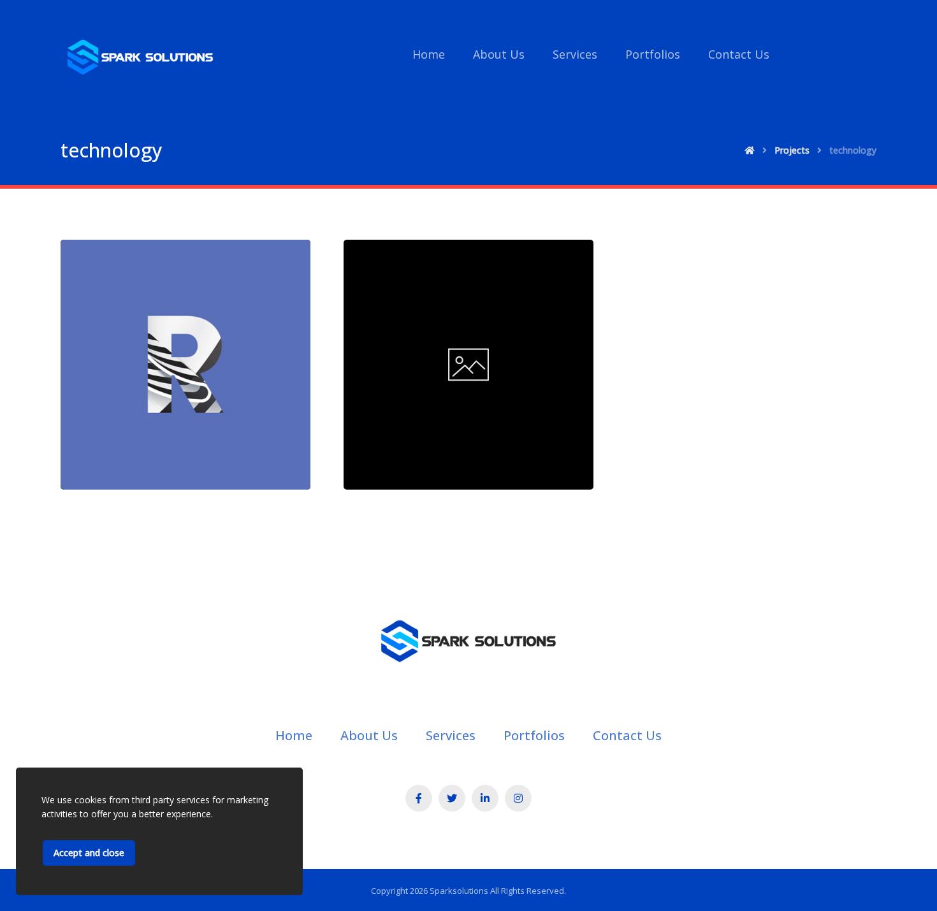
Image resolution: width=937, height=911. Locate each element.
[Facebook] (418, 798)
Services (451, 735)
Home (293, 735)
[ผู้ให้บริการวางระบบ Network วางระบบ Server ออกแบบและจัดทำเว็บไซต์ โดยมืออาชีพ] (140, 57)
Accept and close (89, 853)
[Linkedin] (485, 798)
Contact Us (627, 735)
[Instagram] (518, 798)
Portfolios (534, 735)
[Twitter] (452, 798)
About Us (369, 735)
